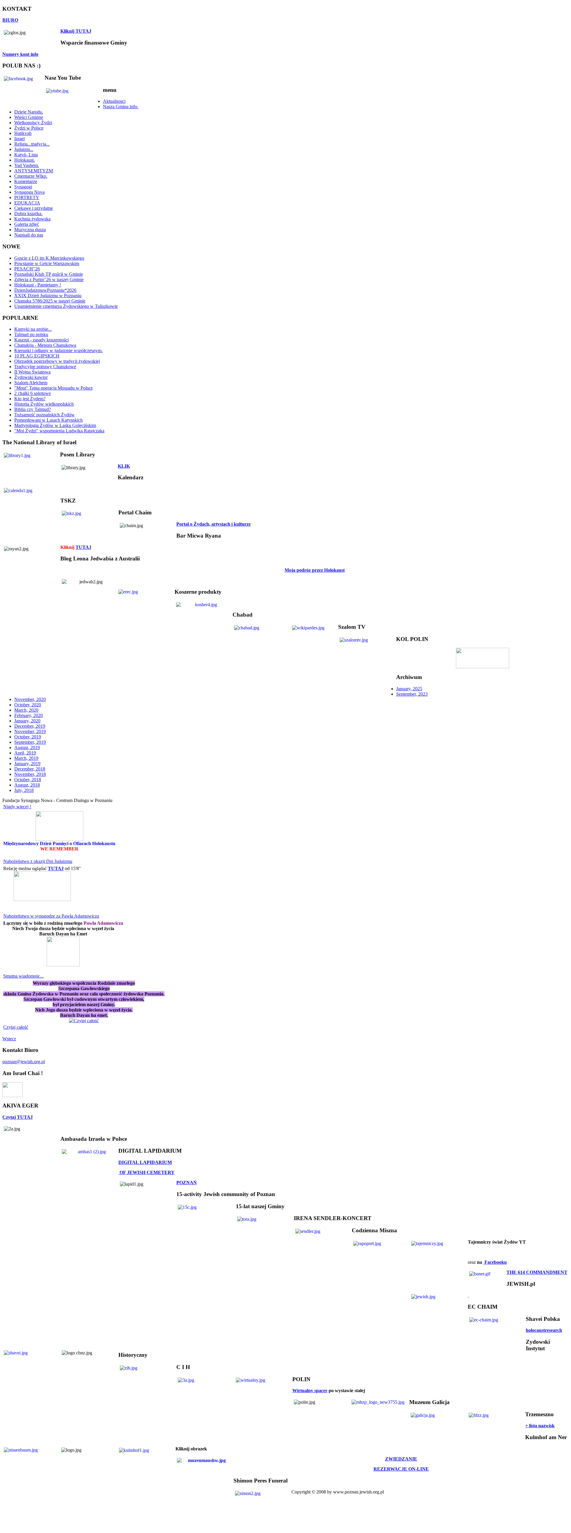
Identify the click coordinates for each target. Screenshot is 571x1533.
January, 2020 (27, 720)
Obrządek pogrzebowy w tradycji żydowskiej (57, 361)
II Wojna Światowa (32, 371)
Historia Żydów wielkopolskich (44, 404)
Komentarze (25, 181)
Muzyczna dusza (30, 229)
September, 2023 (412, 694)
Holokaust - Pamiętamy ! (37, 284)
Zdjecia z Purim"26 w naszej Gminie (49, 279)
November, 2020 (30, 699)
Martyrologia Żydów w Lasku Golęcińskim (55, 425)
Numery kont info (20, 54)
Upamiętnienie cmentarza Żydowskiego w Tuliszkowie (66, 306)
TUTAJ (83, 547)
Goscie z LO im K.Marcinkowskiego (49, 258)
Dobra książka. (28, 213)
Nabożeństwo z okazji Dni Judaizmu (37, 861)
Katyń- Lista (26, 154)
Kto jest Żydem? (30, 398)
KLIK (124, 466)
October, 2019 (27, 736)
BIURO (10, 20)
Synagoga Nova (29, 192)
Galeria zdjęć (26, 224)
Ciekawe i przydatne (33, 208)
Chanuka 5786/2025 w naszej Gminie (49, 300)
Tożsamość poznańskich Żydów (44, 414)
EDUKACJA (27, 202)
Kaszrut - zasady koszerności (41, 339)
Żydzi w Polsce (28, 127)
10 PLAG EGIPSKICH (36, 355)
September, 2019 (30, 742)
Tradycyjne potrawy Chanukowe (45, 366)
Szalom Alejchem (30, 382)
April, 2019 (25, 752)
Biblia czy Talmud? (32, 409)
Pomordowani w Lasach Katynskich (48, 420)
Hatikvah (23, 133)
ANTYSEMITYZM (33, 170)
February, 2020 (28, 715)
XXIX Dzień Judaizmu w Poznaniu (47, 295)
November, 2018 (30, 774)
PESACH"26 (27, 268)
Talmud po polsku (31, 334)
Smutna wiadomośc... (23, 976)
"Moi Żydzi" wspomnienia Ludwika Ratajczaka (59, 430)
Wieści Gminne (28, 117)
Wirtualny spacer (309, 1390)
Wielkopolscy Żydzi (33, 122)
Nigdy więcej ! (17, 806)
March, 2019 (26, 758)
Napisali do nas (28, 234)
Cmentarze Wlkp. (30, 176)
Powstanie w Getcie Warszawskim (46, 263)
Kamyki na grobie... (33, 329)
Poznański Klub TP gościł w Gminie (48, 274)
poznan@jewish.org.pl (23, 1061)
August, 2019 (27, 747)
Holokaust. (24, 160)
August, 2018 (27, 784)
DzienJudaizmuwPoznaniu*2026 (45, 290)
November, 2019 (30, 731)
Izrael (19, 138)
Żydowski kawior (31, 377)
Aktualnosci (114, 101)
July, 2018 (24, 790)
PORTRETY (26, 197)
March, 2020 (26, 710)
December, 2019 (29, 726)
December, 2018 (29, 768)
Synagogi (23, 186)
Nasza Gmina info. (120, 106)
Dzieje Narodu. (28, 111)
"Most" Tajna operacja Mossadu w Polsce (53, 387)
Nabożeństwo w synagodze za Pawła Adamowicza (51, 915)
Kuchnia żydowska (32, 218)
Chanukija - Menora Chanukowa (45, 345)
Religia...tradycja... (32, 143)
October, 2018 (27, 779)
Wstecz (9, 1038)
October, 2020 (27, 704)
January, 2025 (409, 688)
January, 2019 (27, 763)
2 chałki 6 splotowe (32, 393)
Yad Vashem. (26, 165)
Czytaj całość (15, 1027)
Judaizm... (23, 149)
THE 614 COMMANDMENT (536, 1272)
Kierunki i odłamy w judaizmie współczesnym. (58, 350)
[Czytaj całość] (84, 1019)
